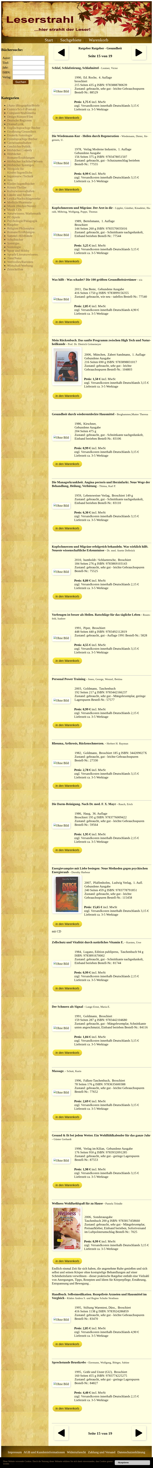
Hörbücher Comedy (19, 150)
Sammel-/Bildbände (19, 236)
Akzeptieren (123, 1462)
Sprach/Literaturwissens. (22, 254)
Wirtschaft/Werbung (20, 265)
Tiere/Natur (14, 258)
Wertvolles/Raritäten (20, 262)
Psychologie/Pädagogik (22, 221)
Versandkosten (90, 105)
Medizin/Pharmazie (19, 202)
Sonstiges (13, 243)
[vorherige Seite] (61, 58)
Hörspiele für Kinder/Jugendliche (19, 170)
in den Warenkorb (67, 117)
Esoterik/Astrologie (19, 135)
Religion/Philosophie (20, 228)
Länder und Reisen (19, 195)
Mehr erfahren (16, 1464)
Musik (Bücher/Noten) (21, 206)
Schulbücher (15, 239)
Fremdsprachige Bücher (22, 139)
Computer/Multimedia (21, 113)
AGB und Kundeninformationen (44, 1452)
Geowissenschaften (19, 143)
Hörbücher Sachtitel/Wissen (25, 161)
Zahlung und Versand (101, 1452)
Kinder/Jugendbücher (21, 183)
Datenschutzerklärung (131, 1452)
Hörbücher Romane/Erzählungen (21, 155)
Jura (9, 180)
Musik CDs (14, 210)
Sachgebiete (70, 40)
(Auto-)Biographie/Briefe (23, 105)
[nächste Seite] (139, 58)
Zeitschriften (15, 269)
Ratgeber (13, 224)
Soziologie (14, 247)
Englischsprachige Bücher (23, 128)
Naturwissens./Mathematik (24, 213)
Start (49, 40)
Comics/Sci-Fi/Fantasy (21, 109)
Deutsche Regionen (19, 120)
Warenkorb (98, 40)
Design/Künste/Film (20, 116)
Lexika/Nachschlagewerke (23, 198)
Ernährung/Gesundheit (21, 131)
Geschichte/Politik (19, 146)
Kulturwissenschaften (21, 191)
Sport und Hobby (18, 251)
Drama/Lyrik (15, 124)
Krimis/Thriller (16, 187)
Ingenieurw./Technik (20, 176)
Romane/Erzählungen (21, 232)
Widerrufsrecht (76, 1452)
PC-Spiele (13, 217)
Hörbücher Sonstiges (20, 165)
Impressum (15, 1452)
